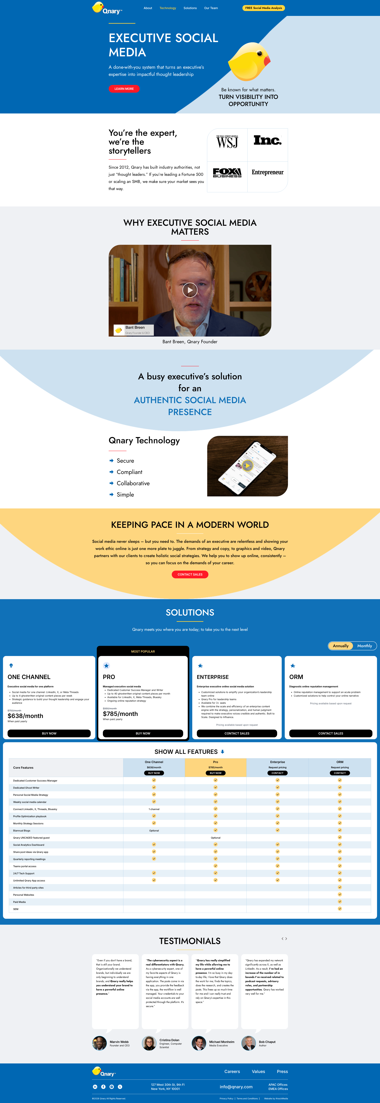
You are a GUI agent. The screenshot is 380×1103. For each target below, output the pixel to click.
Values (258, 1071)
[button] (190, 291)
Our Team (211, 8)
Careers (232, 1071)
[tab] (340, 646)
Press (282, 1071)
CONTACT (278, 773)
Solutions (190, 8)
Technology (168, 8)
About (148, 8)
